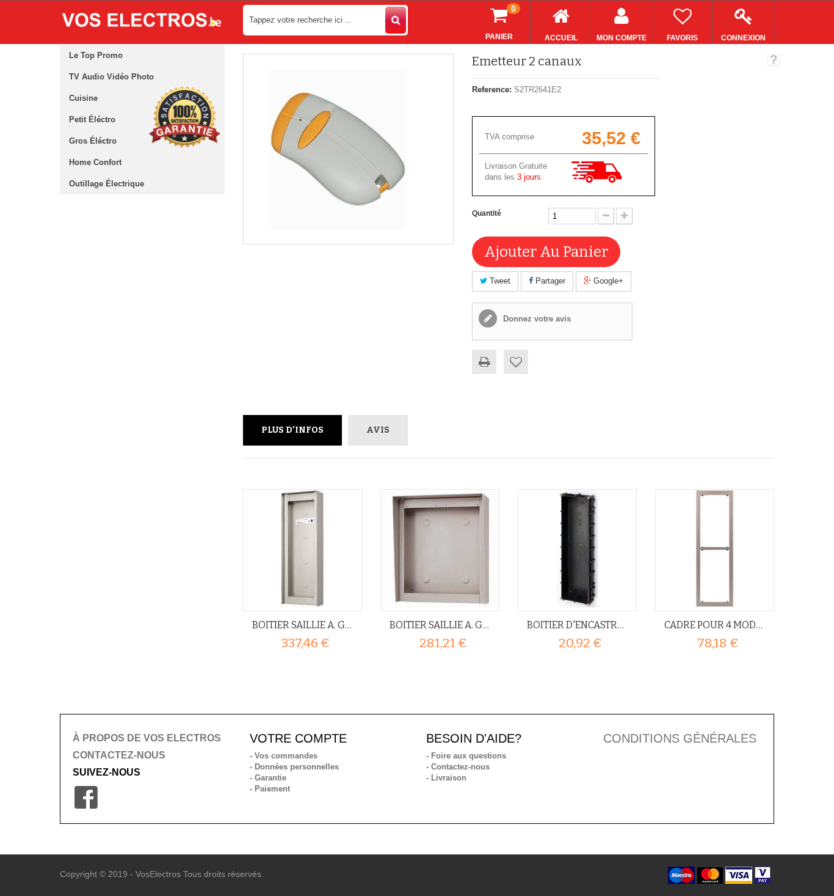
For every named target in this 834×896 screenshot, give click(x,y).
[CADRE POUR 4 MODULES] (715, 549)
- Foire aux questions (466, 755)
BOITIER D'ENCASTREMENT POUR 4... (577, 625)
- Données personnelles (294, 766)
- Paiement (270, 788)
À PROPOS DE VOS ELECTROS (147, 738)
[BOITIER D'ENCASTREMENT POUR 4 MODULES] (577, 549)
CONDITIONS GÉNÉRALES (679, 738)
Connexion (743, 38)
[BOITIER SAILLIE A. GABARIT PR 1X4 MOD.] (302, 549)
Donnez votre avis (536, 318)
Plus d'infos (292, 430)
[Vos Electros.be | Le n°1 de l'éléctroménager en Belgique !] (142, 20)
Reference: (492, 89)
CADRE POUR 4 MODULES (714, 625)
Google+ (607, 280)
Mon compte (621, 38)
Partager (549, 280)
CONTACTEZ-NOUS (119, 755)
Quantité (486, 213)
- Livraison (446, 777)
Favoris (682, 38)
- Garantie (268, 777)
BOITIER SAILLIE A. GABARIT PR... (302, 625)
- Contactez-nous (458, 766)
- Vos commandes (283, 755)
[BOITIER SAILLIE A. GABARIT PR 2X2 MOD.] (440, 549)
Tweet (498, 280)
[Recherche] (395, 20)
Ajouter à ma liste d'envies (516, 362)
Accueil (561, 38)
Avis (378, 430)
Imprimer (484, 362)
